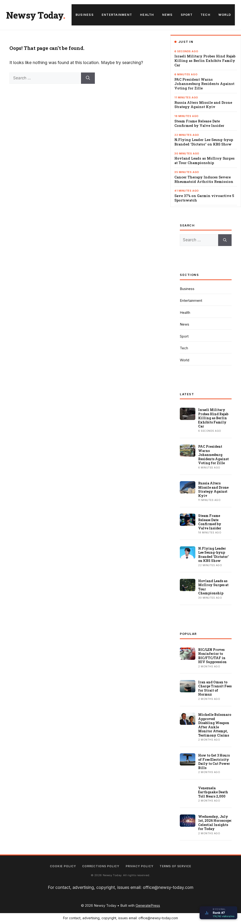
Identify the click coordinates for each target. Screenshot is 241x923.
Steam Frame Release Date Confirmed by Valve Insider (199, 123)
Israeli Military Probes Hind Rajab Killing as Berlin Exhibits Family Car (204, 60)
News (167, 14)
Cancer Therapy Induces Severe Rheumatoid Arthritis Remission (203, 179)
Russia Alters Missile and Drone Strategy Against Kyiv (203, 105)
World (224, 14)
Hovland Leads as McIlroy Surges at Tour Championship (204, 160)
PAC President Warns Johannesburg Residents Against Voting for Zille (204, 84)
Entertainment (117, 14)
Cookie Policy (63, 866)
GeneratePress (148, 905)
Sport (187, 14)
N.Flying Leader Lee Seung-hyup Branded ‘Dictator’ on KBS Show (203, 142)
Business (85, 14)
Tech (205, 14)
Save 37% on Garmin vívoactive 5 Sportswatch (204, 198)
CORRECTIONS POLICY (100, 866)
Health (147, 14)
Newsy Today (34, 15)
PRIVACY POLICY (139, 866)
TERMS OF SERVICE (175, 866)
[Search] (88, 78)
